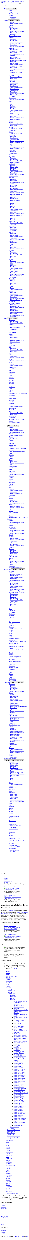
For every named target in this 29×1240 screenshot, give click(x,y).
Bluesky (3, 1233)
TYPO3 (8, 1236)
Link (15, 968)
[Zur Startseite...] (10, 3)
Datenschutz (4, 1208)
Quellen (3, 1210)
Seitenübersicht (4, 1216)
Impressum (3, 1207)
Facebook (3, 1230)
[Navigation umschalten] (20, 3)
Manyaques (12, 910)
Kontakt (3, 1205)
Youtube (3, 1232)
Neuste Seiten (4, 1217)
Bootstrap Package (19, 1236)
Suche (2, 1224)
